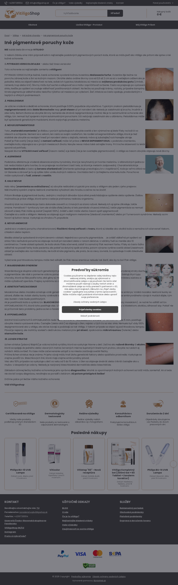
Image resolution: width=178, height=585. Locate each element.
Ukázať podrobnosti (90, 316)
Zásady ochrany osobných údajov (90, 302)
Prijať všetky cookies (90, 309)
